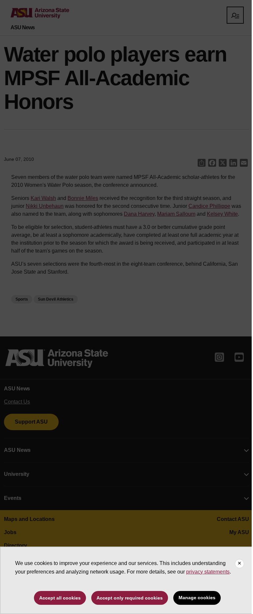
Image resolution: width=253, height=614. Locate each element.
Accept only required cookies (130, 598)
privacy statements (208, 572)
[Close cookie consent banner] (239, 563)
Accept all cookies (60, 598)
